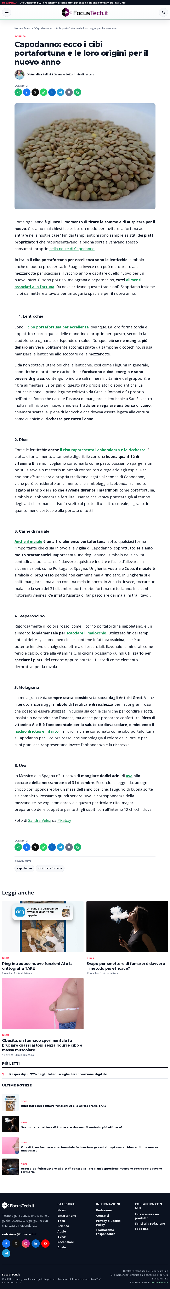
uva (129, 775)
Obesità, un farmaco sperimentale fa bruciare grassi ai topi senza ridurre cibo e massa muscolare (42, 1045)
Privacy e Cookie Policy (108, 1223)
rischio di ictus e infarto (37, 731)
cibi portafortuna (50, 868)
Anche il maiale (28, 541)
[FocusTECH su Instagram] (26, 1243)
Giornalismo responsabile (105, 1232)
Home (18, 28)
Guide (61, 1247)
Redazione (104, 1210)
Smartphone (66, 1215)
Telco (61, 1237)
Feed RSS (142, 1229)
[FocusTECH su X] (16, 1243)
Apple (61, 1231)
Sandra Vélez (39, 820)
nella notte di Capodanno (72, 248)
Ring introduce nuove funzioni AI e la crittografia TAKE (64, 1105)
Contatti (102, 1215)
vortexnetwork (159, 1282)
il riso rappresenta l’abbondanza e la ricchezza (103, 449)
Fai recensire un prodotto (147, 1216)
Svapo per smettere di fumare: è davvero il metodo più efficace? (71, 1127)
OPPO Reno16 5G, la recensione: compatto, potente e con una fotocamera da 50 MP (72, 2)
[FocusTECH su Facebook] (6, 1243)
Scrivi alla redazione (150, 1223)
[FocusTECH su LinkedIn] (36, 1243)
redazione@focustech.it (19, 1234)
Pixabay (64, 820)
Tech (61, 1221)
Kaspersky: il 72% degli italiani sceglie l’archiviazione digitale (58, 1074)
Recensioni (65, 1242)
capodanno (24, 868)
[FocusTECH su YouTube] (45, 1243)
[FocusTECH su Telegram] (6, 1253)
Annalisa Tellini (40, 74)
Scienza (28, 28)
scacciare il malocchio (86, 632)
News (6, 958)
